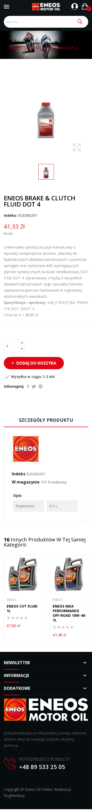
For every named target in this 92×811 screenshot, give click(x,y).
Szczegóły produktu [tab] (46, 420)
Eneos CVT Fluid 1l (22, 608)
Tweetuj (33, 386)
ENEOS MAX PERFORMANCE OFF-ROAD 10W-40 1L (69, 613)
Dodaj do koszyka (36, 363)
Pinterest (40, 386)
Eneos (11, 599)
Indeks (18, 474)
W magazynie (26, 482)
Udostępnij (28, 386)
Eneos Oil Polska (38, 789)
